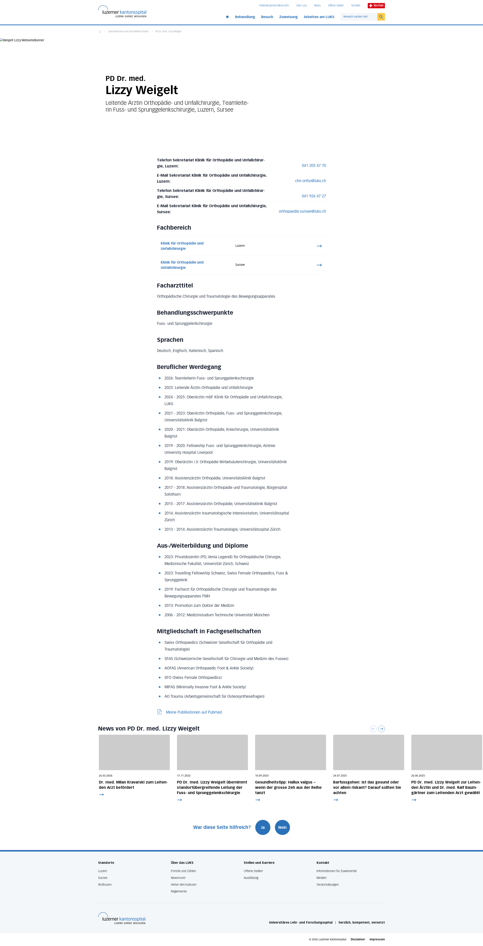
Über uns (301, 5)
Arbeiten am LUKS (319, 17)
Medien (321, 878)
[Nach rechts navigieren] (381, 728)
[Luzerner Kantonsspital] (121, 918)
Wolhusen (105, 884)
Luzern (102, 871)
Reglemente (179, 891)
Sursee (102, 878)
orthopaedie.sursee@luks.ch (302, 211)
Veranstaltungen (328, 884)
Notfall (378, 5)
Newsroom (178, 878)
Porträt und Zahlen (183, 871)
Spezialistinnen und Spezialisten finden (128, 32)
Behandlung (245, 17)
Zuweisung (288, 17)
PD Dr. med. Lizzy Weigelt (168, 32)
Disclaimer (358, 939)
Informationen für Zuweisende (337, 871)
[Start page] (227, 16)
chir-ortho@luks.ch (310, 181)
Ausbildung (251, 878)
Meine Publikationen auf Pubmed (194, 712)
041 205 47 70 (314, 166)
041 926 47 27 (314, 196)
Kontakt (355, 5)
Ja (263, 827)
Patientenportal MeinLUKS (274, 5)
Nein (282, 827)
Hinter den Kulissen (183, 884)
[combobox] (358, 17)
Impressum (377, 939)
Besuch (267, 17)
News (317, 5)
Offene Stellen (336, 5)
